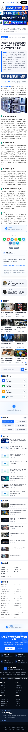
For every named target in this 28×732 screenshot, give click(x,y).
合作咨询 (18, 648)
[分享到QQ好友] (12, 239)
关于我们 (18, 699)
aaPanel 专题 (4, 701)
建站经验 (18, 692)
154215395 (9, 381)
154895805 (9, 392)
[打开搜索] (17, 2)
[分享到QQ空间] (16, 239)
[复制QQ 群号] (24, 391)
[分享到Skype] (17, 243)
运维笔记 (19, 28)
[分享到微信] (4, 239)
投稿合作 (18, 701)
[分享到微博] (8, 239)
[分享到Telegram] (14, 243)
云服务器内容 (19, 688)
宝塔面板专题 (4, 699)
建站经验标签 (4, 703)
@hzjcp (8, 398)
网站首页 (3, 685)
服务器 (3, 86)
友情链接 (18, 703)
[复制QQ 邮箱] (24, 386)
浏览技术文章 (9, 648)
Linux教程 (4, 37)
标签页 (2, 692)
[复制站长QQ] (24, 380)
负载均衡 (8, 86)
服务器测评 (18, 685)
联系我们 (18, 706)
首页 (8, 28)
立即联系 (4, 720)
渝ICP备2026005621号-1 (18, 729)
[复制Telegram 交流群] (24, 397)
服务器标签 (4, 706)
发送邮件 (18, 678)
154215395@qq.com (11, 386)
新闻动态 (3, 690)
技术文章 (13, 28)
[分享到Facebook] (10, 243)
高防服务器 (18, 690)
